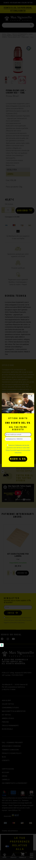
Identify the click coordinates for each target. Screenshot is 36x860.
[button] (31, 395)
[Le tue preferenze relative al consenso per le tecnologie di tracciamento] (2, 645)
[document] (18, 430)
